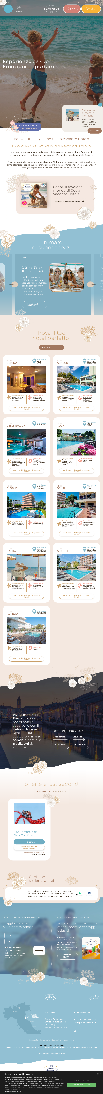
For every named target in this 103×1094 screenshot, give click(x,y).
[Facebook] (75, 1032)
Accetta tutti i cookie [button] (82, 1085)
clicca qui (17, 1089)
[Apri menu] (8, 9)
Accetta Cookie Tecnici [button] (82, 1080)
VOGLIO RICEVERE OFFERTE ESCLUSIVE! (16, 952)
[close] (100, 105)
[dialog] (51, 1082)
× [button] (100, 1073)
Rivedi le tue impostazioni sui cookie (52, 1045)
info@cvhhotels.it (85, 1022)
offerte (43, 791)
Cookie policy (34, 1040)
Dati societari (57, 1040)
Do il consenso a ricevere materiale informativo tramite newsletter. (16, 955)
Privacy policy (45, 1040)
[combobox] (98, 1074)
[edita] (63, 1053)
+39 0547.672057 (87, 1019)
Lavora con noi (68, 1040)
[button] (35, 1091)
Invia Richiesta (39, 950)
